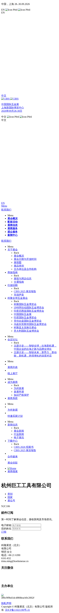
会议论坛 (13, 339)
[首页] (12, 468)
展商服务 (13, 228)
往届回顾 (13, 285)
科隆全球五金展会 (18, 298)
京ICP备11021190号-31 (17, 610)
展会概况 (13, 218)
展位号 (11, 500)
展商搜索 (13, 471)
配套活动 (13, 221)
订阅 (3, 532)
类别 (10, 494)
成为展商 (13, 382)
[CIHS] (29, 98)
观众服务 (13, 231)
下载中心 (13, 440)
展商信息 (13, 225)
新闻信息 (13, 424)
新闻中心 (13, 235)
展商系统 (13, 398)
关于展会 (13, 249)
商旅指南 (13, 272)
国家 (10, 497)
